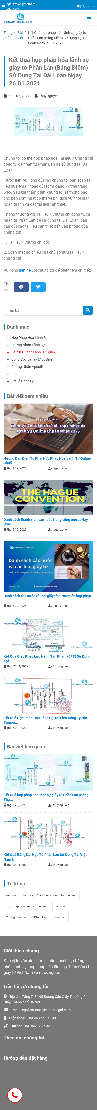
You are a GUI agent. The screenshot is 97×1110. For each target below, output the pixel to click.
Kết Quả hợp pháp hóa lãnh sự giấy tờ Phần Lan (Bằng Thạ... (46, 797)
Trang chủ (8, 35)
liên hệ (25, 270)
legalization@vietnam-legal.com (21, 6)
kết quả (11, 895)
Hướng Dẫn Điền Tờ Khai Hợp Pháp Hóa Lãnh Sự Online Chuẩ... (47, 460)
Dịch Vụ (9, 1075)
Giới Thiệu (11, 1068)
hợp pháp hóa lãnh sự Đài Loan (27, 906)
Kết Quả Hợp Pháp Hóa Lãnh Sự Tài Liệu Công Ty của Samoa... (45, 720)
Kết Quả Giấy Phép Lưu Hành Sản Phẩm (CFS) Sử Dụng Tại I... (47, 658)
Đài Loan (61, 906)
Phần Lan (59, 917)
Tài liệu (9, 1082)
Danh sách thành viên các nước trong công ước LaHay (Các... (46, 522)
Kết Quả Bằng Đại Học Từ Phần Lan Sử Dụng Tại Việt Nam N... (45, 857)
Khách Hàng (13, 1089)
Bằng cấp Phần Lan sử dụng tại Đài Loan (49, 895)
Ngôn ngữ (88, 6)
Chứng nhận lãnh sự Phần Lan (26, 917)
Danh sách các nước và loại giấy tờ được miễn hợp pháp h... (47, 598)
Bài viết (20, 35)
